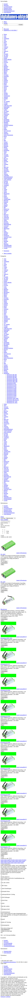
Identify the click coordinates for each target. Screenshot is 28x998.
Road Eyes (6, 461)
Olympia (6, 420)
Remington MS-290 (12, 376)
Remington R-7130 (11, 387)
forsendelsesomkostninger (9, 962)
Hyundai (6, 277)
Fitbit (5, 351)
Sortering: (3, 518)
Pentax (5, 300)
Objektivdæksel (7, 499)
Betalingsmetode (8, 9)
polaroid (6, 303)
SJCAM (6, 434)
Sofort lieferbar (4, 522)
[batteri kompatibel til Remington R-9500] (8, 689)
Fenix (5, 483)
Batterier (6, 367)
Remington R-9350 (11, 394)
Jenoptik (6, 279)
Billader (6, 490)
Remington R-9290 (11, 391)
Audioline (6, 408)
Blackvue (6, 467)
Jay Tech (6, 278)
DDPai (5, 458)
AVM (5, 447)
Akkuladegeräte (8, 497)
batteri (2, 860)
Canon (5, 267)
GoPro (5, 332)
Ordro (5, 443)
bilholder (6, 345)
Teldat (5, 455)
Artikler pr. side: (5, 537)
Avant (5, 264)
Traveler (6, 317)
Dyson (5, 492)
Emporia (6, 454)
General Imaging (8, 430)
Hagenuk (6, 369)
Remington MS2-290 (12, 380)
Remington (6, 373)
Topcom (6, 426)
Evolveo (6, 433)
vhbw (7, 533)
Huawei (6, 349)
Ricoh (5, 306)
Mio (5, 460)
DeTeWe (6, 413)
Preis (2, 524)
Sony (5, 314)
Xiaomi (5, 355)
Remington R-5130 (11, 384)
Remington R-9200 (11, 390)
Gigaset (5, 365)
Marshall (6, 493)
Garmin (5, 327)
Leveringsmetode (8, 6)
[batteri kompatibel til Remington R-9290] (8, 767)
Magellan (6, 496)
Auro (5, 409)
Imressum (6, 5)
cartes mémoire (7, 432)
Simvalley (6, 422)
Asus (5, 360)
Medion (6, 291)
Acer (5, 258)
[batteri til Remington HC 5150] (8, 580)
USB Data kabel (8, 328)
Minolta (6, 293)
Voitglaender (7, 318)
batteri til (9, 860)
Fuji (5, 272)
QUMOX (6, 436)
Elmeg (5, 448)
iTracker (6, 457)
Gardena (6, 338)
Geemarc (6, 416)
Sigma (5, 311)
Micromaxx (6, 292)
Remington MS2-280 (12, 379)
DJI (5, 482)
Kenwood (6, 471)
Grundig (6, 372)
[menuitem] (15, 4)
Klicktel (6, 486)
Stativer (5, 335)
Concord (6, 270)
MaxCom (6, 419)
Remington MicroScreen (13, 400)
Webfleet (6, 485)
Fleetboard (6, 488)
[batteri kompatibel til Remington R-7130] (8, 845)
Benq (5, 265)
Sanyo (5, 310)
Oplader (6, 321)
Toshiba (6, 316)
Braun (5, 359)
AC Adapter (7, 324)
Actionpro (6, 437)
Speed (5, 444)
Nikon (5, 296)
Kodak (5, 281)
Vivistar (6, 325)
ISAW (5, 439)
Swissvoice (6, 423)
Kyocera (6, 285)
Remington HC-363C (12, 402)
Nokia (5, 404)
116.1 (8, 525)
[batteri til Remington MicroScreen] (8, 608)
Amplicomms (7, 451)
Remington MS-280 (12, 374)
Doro (5, 415)
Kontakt (6, 4)
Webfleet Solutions (8, 348)
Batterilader (6, 330)
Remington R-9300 (11, 393)
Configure (7, 996)
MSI (5, 363)
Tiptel (5, 425)
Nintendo (6, 356)
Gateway (6, 274)
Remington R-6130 (11, 386)
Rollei (5, 307)
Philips (5, 302)
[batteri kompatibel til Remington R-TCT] (8, 662)
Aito (5, 263)
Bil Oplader (6, 344)
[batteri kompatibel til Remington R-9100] (8, 819)
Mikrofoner (6, 481)
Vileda (5, 341)
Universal (6, 478)
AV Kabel (6, 334)
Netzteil (6, 479)
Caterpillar (6, 427)
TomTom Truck (7, 489)
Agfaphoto (6, 261)
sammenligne (4, 562)
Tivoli (5, 464)
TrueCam (6, 468)
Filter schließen (4, 519)
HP (4, 275)
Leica (5, 286)
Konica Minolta (7, 282)
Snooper (6, 474)
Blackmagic (7, 446)
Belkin (5, 412)
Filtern (2, 516)
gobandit (6, 331)
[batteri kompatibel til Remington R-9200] (8, 793)
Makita (5, 370)
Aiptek (5, 441)
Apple (5, 495)
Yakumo (6, 320)
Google (5, 500)
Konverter (6, 475)
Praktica (6, 304)
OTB (7, 531)
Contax (5, 271)
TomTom (6, 346)
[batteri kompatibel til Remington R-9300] (8, 741)
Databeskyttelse (7, 8)
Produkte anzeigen (5, 521)
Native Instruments (8, 358)
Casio (5, 268)
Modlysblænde (7, 476)
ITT (5, 418)
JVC (5, 323)
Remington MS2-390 (12, 381)
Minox (5, 295)
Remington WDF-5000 (12, 398)
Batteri (5, 352)
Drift (5, 440)
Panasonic (6, 299)
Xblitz (5, 472)
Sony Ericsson (7, 353)
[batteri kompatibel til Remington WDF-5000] (8, 636)
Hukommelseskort (8, 429)
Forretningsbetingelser (9, 11)
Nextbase (6, 462)
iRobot (5, 339)
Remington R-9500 (11, 395)
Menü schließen (8, 253)
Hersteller (3, 527)
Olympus (6, 298)
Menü (5, 21)
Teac (5, 465)
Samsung (6, 309)
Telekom (6, 450)
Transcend (6, 469)
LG (4, 362)
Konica (5, 284)
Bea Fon (6, 411)
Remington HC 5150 (12, 401)
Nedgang (3, 996)
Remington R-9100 (11, 388)
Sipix (5, 313)
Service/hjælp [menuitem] (8, 7)
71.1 (4, 525)
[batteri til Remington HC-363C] (8, 553)
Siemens (6, 366)
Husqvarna (6, 337)
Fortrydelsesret (7, 12)
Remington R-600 (11, 383)
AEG (5, 405)
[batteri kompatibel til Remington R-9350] (8, 715)
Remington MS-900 (12, 377)
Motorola (6, 453)
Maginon (6, 289)
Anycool (6, 407)
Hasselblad (6, 342)
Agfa (5, 260)
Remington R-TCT (11, 397)
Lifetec (5, 288)
